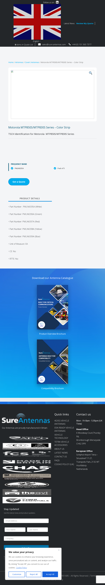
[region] (33, 564)
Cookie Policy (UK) (64, 464)
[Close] (58, 550)
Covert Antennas (32, 62)
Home (11, 62)
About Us (59, 448)
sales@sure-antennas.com (54, 44)
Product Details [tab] (30, 198)
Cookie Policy (21, 567)
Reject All (34, 574)
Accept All (50, 574)
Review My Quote (84, 23)
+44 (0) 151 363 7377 (81, 44)
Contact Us (60, 456)
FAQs (57, 460)
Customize (16, 574)
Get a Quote (19, 181)
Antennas (19, 62)
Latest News (69, 23)
